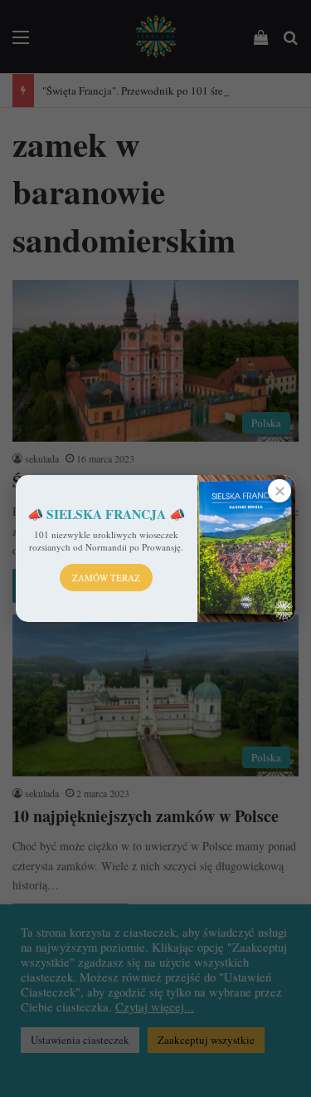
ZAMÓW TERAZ (106, 577)
